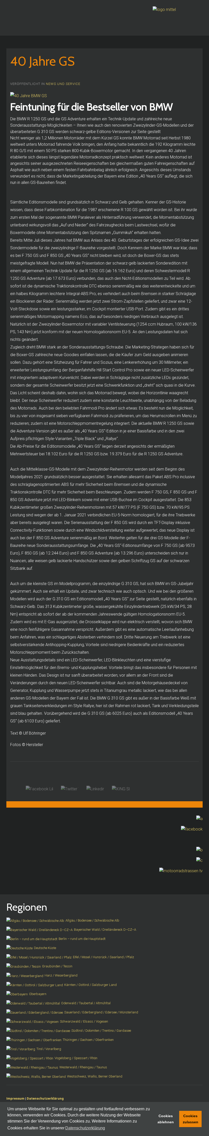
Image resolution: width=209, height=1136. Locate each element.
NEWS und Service (63, 84)
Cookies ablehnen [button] (166, 1119)
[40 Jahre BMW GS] (28, 95)
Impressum (15, 1098)
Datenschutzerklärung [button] (85, 1128)
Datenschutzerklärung (45, 1098)
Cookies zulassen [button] (190, 1119)
